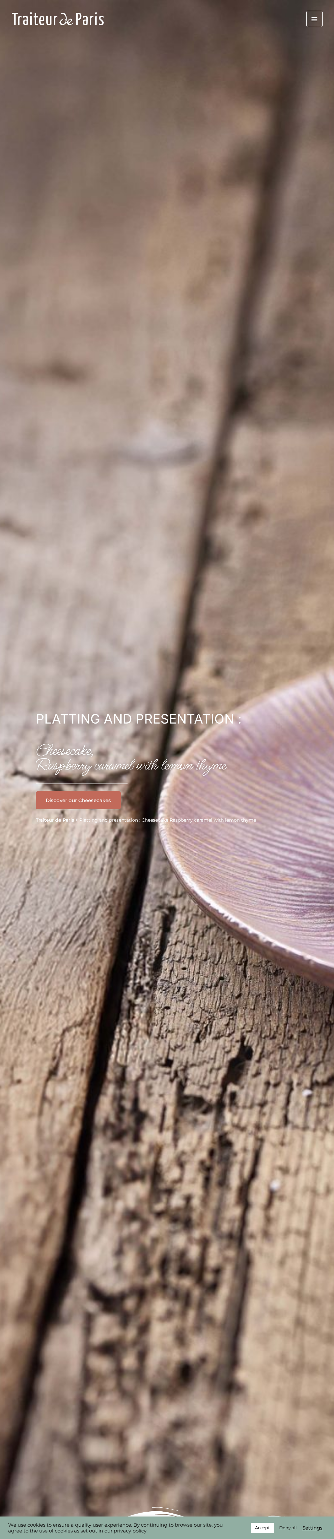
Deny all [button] (288, 1527)
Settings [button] (312, 1528)
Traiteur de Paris (55, 820)
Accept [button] (262, 1527)
